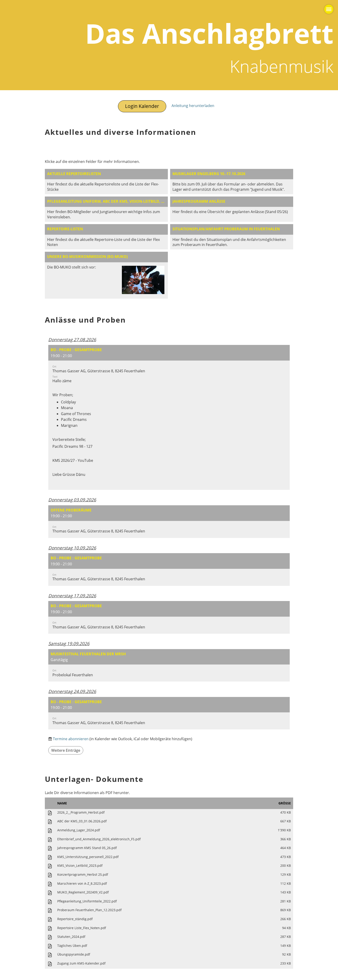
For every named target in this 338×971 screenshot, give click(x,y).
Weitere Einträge (65, 750)
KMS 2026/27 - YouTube (72, 460)
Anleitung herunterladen (193, 105)
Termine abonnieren (71, 738)
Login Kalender (142, 106)
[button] (169, 417)
